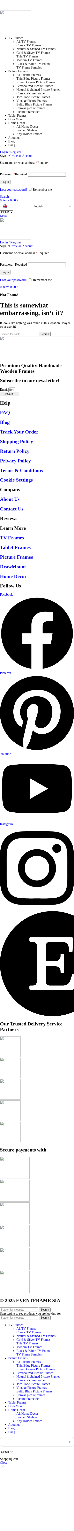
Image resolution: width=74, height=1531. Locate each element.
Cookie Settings (16, 480)
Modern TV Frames (29, 60)
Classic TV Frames (28, 45)
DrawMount (13, 566)
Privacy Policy (15, 460)
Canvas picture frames (30, 108)
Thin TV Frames (27, 56)
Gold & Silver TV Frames (33, 52)
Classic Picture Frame (30, 93)
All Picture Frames (28, 75)
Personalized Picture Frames (34, 86)
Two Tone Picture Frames (33, 97)
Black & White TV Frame (33, 63)
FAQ (5, 412)
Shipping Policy (16, 441)
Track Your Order (19, 432)
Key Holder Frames (29, 134)
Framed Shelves (26, 130)
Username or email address (24, 162)
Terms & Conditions (21, 470)
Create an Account (21, 155)
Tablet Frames (15, 547)
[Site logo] (15, 31)
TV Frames (12, 537)
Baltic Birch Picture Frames (34, 104)
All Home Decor (27, 126)
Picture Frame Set (27, 112)
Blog (5, 422)
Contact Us (11, 508)
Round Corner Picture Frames (35, 82)
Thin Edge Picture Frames (33, 78)
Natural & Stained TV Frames (36, 49)
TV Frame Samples (29, 67)
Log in (5, 181)
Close (3, 1462)
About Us (10, 499)
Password (13, 174)
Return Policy (14, 451)
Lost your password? (13, 189)
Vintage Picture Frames (31, 100)
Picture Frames (16, 557)
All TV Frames (26, 41)
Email (4, 389)
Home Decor (13, 576)
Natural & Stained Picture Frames (38, 89)
